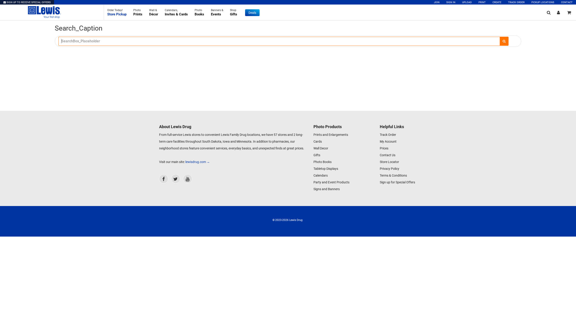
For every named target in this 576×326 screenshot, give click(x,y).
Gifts (316, 155)
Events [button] (217, 12)
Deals (252, 12)
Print (482, 2)
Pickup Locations (542, 2)
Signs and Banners (326, 189)
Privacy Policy (389, 168)
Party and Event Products (331, 182)
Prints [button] (137, 12)
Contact (567, 2)
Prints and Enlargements (330, 135)
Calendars (320, 175)
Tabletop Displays (325, 168)
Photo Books (322, 162)
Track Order (516, 2)
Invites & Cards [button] (176, 12)
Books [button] (199, 12)
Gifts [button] (233, 12)
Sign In (450, 2)
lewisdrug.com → (197, 162)
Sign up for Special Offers (397, 182)
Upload (467, 2)
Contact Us (387, 155)
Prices (384, 148)
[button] (117, 12)
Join (437, 2)
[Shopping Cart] (569, 13)
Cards (317, 141)
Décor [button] (153, 12)
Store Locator (389, 162)
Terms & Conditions (393, 175)
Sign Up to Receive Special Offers (28, 2)
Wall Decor (320, 148)
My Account (388, 141)
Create (496, 2)
